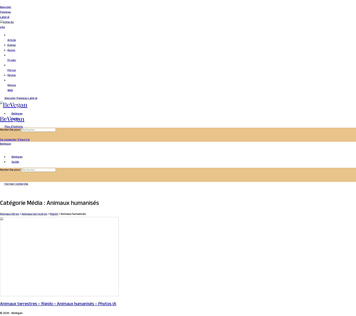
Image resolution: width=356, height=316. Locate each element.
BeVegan (12, 119)
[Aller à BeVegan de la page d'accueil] (13, 105)
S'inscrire (23, 140)
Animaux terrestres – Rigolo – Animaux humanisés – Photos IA (58, 304)
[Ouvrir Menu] (2, 112)
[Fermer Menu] (2, 149)
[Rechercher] (2, 134)
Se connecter (8, 140)
